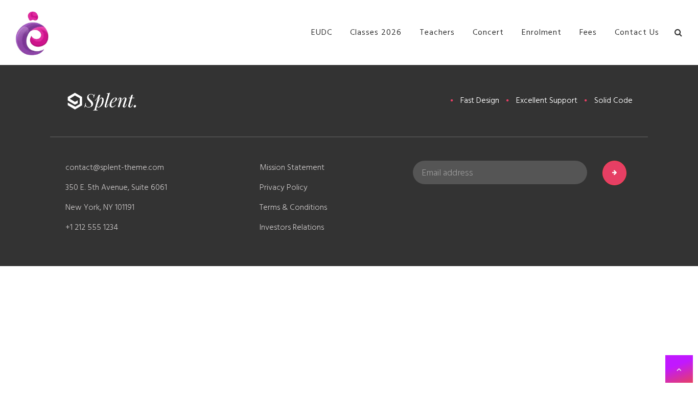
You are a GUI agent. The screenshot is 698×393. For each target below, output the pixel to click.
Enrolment (542, 32)
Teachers (437, 32)
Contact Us (637, 32)
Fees (588, 32)
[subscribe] (614, 173)
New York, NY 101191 (99, 207)
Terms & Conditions (293, 207)
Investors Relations (292, 227)
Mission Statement (292, 167)
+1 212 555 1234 (91, 227)
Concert (488, 32)
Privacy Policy (284, 187)
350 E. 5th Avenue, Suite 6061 (116, 187)
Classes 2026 (376, 32)
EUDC (321, 32)
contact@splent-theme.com (114, 167)
